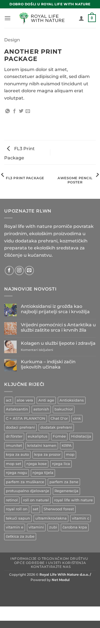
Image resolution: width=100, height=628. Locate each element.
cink (77, 418)
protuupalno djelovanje (27, 491)
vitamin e (14, 527)
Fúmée (59, 436)
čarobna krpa (74, 527)
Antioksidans (71, 400)
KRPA (67, 445)
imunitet (14, 445)
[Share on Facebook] (14, 111)
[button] (7, 18)
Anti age (46, 400)
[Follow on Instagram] (19, 270)
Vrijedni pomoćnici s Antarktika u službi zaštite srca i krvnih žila (58, 327)
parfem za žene (63, 482)
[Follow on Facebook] (9, 270)
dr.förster (14, 436)
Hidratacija (81, 436)
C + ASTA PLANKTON (25, 418)
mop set (13, 464)
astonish (41, 409)
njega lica (61, 464)
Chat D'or (59, 418)
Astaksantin (17, 409)
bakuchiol (63, 409)
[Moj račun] (81, 18)
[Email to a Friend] (28, 111)
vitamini (36, 527)
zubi (53, 527)
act (8, 400)
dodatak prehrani (56, 427)
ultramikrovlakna (51, 518)
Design (12, 40)
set (35, 509)
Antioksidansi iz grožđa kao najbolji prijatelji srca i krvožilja (55, 309)
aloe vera (25, 400)
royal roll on (17, 509)
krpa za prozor (47, 454)
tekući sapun (18, 518)
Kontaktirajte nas (51, 567)
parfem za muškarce (25, 482)
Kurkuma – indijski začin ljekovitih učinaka (48, 364)
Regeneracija (66, 491)
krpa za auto (17, 454)
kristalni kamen (41, 445)
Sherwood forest (59, 509)
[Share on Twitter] (21, 111)
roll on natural (36, 500)
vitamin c (80, 518)
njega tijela (42, 473)
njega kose (36, 464)
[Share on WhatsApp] (7, 111)
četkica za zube (20, 536)
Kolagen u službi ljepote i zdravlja (58, 343)
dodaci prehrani (20, 427)
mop (70, 454)
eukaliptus (38, 436)
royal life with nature (73, 500)
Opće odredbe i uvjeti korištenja (50, 563)
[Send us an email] (29, 270)
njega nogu (16, 473)
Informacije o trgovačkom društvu (49, 558)
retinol (12, 500)
